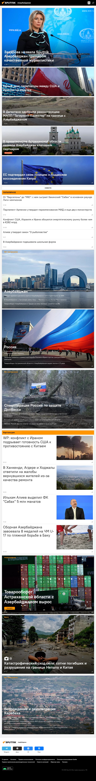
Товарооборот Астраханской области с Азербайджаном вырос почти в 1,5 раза (34, 363)
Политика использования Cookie (67, 759)
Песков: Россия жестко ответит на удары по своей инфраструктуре (30, 424)
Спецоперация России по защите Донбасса (48, 399)
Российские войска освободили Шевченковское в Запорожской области (32, 420)
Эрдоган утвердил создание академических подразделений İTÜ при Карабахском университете (35, 728)
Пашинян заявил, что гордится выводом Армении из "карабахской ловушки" (33, 717)
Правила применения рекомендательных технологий (18, 762)
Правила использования (25, 759)
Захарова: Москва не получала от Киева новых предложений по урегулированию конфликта (35, 415)
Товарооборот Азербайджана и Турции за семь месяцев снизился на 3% (32, 304)
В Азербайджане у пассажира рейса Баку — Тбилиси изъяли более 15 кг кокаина (35, 300)
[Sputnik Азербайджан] (9, 4)
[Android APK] (7, 769)
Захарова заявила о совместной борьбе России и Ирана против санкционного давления (34, 358)
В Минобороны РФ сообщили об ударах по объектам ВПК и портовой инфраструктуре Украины (31, 352)
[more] (92, 64)
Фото (6, 617)
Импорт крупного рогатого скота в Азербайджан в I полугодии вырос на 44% (34, 296)
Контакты (13, 759)
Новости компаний (42, 762)
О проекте (5, 759)
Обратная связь (55, 762)
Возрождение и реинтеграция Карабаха (48, 705)
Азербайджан (48, 279)
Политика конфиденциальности (45, 759)
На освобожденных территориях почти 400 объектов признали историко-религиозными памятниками (32, 722)
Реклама (64, 762)
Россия (48, 338)
